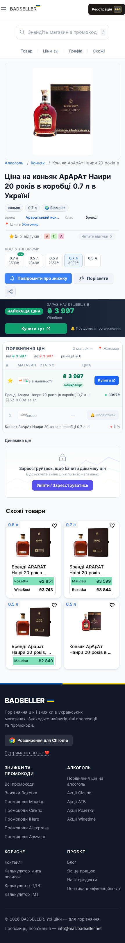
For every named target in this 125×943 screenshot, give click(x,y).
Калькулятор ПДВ (22, 885)
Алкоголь (16, 162)
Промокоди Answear (25, 836)
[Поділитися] (10, 291)
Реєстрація (106, 9)
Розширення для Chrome (42, 740)
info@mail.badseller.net (80, 928)
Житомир (30, 224)
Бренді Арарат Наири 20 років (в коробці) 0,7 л (45, 395)
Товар (27, 50)
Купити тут (33, 328)
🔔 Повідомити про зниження (95, 328)
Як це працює (81, 870)
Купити (104, 380)
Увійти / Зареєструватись (62, 485)
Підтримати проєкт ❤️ (27, 752)
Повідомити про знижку (42, 278)
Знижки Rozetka (21, 792)
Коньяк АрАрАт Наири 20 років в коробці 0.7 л (45, 426)
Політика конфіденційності (93, 888)
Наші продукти (82, 879)
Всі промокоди (19, 784)
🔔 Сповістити (102, 415)
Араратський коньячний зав (43, 217)
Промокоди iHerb (22, 818)
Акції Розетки (80, 810)
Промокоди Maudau (24, 801)
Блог (71, 862)
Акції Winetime (81, 818)
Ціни (51, 50)
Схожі (99, 50)
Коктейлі (13, 862)
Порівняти (97, 278)
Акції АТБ (76, 801)
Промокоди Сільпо (23, 810)
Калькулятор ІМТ (22, 894)
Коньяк (40, 162)
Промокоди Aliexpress (27, 827)
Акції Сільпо (79, 792)
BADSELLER (25, 700)
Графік (75, 50)
